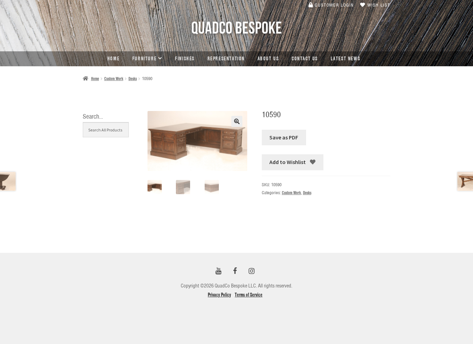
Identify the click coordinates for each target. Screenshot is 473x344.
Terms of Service (248, 294)
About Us (268, 58)
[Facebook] (235, 271)
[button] (236, 121)
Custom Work (113, 78)
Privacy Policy (219, 294)
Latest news (345, 58)
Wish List (378, 5)
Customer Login (333, 5)
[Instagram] (252, 271)
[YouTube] (218, 271)
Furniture (144, 58)
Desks (132, 78)
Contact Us (305, 58)
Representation (226, 58)
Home (113, 58)
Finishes (185, 58)
